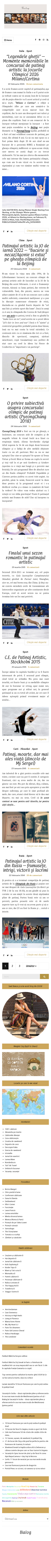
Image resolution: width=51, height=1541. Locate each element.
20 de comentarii (34, 875)
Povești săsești (11, 1225)
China (22, 240)
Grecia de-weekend (13, 1150)
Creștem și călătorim (13, 1255)
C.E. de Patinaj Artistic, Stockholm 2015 (25, 659)
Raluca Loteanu (11, 1283)
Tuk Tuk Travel (11, 1165)
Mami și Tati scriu (12, 1270)
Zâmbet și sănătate (13, 1237)
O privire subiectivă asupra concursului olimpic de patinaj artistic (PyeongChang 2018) (25, 412)
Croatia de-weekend (13, 1141)
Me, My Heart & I (11, 1324)
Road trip (25, 1486)
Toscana (41, 1486)
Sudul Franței (31, 1498)
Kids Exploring (11, 1264)
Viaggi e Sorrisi (11, 1292)
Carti (15, 748)
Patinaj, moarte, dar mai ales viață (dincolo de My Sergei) (25, 759)
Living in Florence (12, 1318)
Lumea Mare (10, 1159)
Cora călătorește (12, 1138)
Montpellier (10, 1486)
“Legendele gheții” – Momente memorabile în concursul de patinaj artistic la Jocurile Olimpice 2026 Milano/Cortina (25, 67)
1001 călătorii (11, 1129)
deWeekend (25, 1489)
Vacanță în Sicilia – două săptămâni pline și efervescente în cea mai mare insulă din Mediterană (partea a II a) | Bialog (25, 1396)
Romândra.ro (10, 1162)
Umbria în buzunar (12, 1168)
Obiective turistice (39, 1490)
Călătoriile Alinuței (12, 1135)
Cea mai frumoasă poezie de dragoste (20, 1465)
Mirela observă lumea (13, 1216)
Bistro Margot (11, 1189)
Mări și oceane (17, 1501)
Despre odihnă (21, 1356)
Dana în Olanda (11, 1198)
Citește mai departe (36, 230)
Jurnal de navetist (12, 1156)
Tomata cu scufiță (12, 1234)
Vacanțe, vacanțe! (12, 1171)
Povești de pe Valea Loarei (16, 1222)
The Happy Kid (11, 1286)
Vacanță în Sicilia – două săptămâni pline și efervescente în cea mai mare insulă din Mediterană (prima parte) (23, 1402)
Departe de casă (12, 1144)
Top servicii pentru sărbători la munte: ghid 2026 (22, 1375)
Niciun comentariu (34, 84)
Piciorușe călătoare (13, 1280)
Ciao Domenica (11, 1312)
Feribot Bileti (7, 1362)
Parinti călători (11, 1277)
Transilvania (42, 1497)
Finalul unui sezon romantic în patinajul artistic (25, 557)
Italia (21, 51)
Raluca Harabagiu (12, 1334)
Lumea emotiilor (11, 1213)
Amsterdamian (11, 1309)
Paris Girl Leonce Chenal (14, 1331)
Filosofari (25, 748)
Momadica (9, 1273)
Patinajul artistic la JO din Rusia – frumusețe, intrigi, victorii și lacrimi (25, 865)
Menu (9, 40)
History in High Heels (13, 1315)
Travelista (9, 1289)
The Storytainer (11, 1231)
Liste (17, 1490)
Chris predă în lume (12, 1192)
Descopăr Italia (11, 1147)
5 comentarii (33, 667)
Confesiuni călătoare (13, 1195)
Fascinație (9, 1207)
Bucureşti (17, 1486)
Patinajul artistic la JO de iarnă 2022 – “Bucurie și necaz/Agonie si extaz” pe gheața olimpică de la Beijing (25, 254)
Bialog (25, 1532)
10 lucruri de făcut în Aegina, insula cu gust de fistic (26, 1429)
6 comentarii (34, 768)
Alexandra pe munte (13, 1132)
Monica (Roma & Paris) (14, 1219)
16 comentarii (33, 567)
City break (22, 1497)
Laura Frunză (10, 1210)
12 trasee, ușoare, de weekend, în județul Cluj (23, 1438)
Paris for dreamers (12, 1327)
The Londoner (10, 1337)
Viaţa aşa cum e (26, 1493)
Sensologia (9, 1228)
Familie (4, 1494)
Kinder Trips (10, 1267)
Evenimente (12, 1494)
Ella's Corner (10, 1204)
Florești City (33, 1486)
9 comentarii (34, 426)
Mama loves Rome (12, 1321)
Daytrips (14, 1498)
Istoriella (8, 1153)
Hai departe (10, 1258)
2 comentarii (34, 269)
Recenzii (6, 1501)
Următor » (31, 966)
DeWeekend (10, 1201)
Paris (4, 1486)
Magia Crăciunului (9, 1490)
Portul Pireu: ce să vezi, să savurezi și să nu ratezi (25, 1468)
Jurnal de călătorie (12, 1261)
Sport (29, 51)
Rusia (21, 855)
